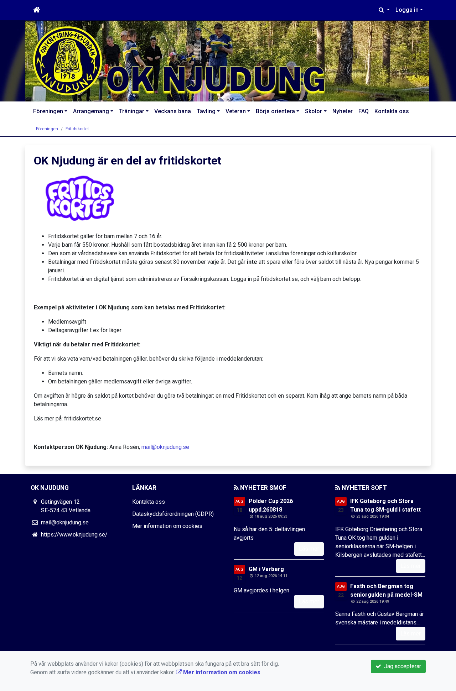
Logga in (407, 9)
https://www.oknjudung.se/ (74, 534)
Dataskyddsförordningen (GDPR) (173, 514)
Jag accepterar (401, 666)
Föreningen (48, 111)
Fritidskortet (77, 128)
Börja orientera (275, 111)
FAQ (363, 111)
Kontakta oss (391, 111)
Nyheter (342, 111)
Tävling (206, 111)
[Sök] (384, 10)
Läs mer (309, 548)
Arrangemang (91, 111)
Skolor (313, 111)
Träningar (131, 111)
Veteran (236, 111)
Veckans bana (172, 111)
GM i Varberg (266, 569)
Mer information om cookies (167, 526)
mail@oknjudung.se (165, 447)
